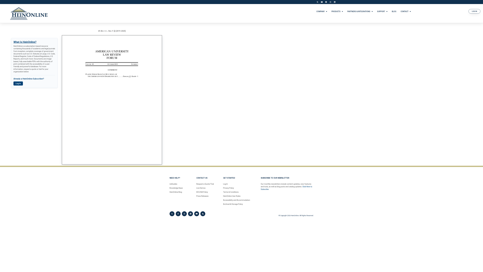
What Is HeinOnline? (24, 41)
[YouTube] (321, 2)
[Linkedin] (190, 213)
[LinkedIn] (334, 2)
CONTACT (404, 11)
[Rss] (202, 213)
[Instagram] (330, 2)
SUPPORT (381, 11)
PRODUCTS (335, 11)
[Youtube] (196, 213)
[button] (474, 11)
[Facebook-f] (178, 213)
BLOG (394, 11)
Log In (18, 83)
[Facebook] (326, 2)
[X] (317, 2)
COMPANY (320, 11)
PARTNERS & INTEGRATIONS (358, 11)
